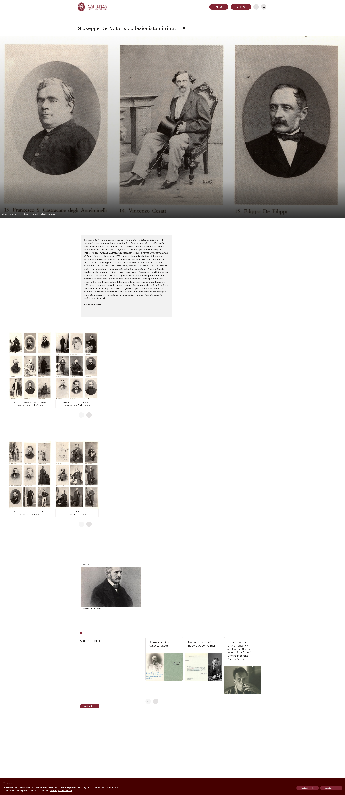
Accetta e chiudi (331, 788)
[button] (81, 415)
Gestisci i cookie (308, 788)
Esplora (241, 7)
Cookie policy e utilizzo (61, 790)
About (219, 7)
